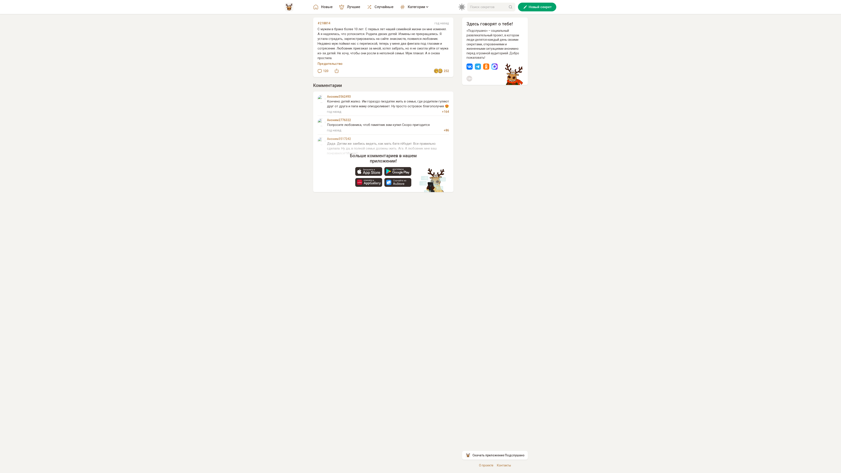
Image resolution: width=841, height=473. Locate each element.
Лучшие (353, 7)
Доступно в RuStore (397, 182)
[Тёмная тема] (461, 7)
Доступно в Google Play (397, 171)
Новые (326, 7)
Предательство (330, 64)
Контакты (504, 465)
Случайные (384, 7)
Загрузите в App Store (368, 171)
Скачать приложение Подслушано (498, 455)
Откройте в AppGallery (368, 182)
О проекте (486, 465)
